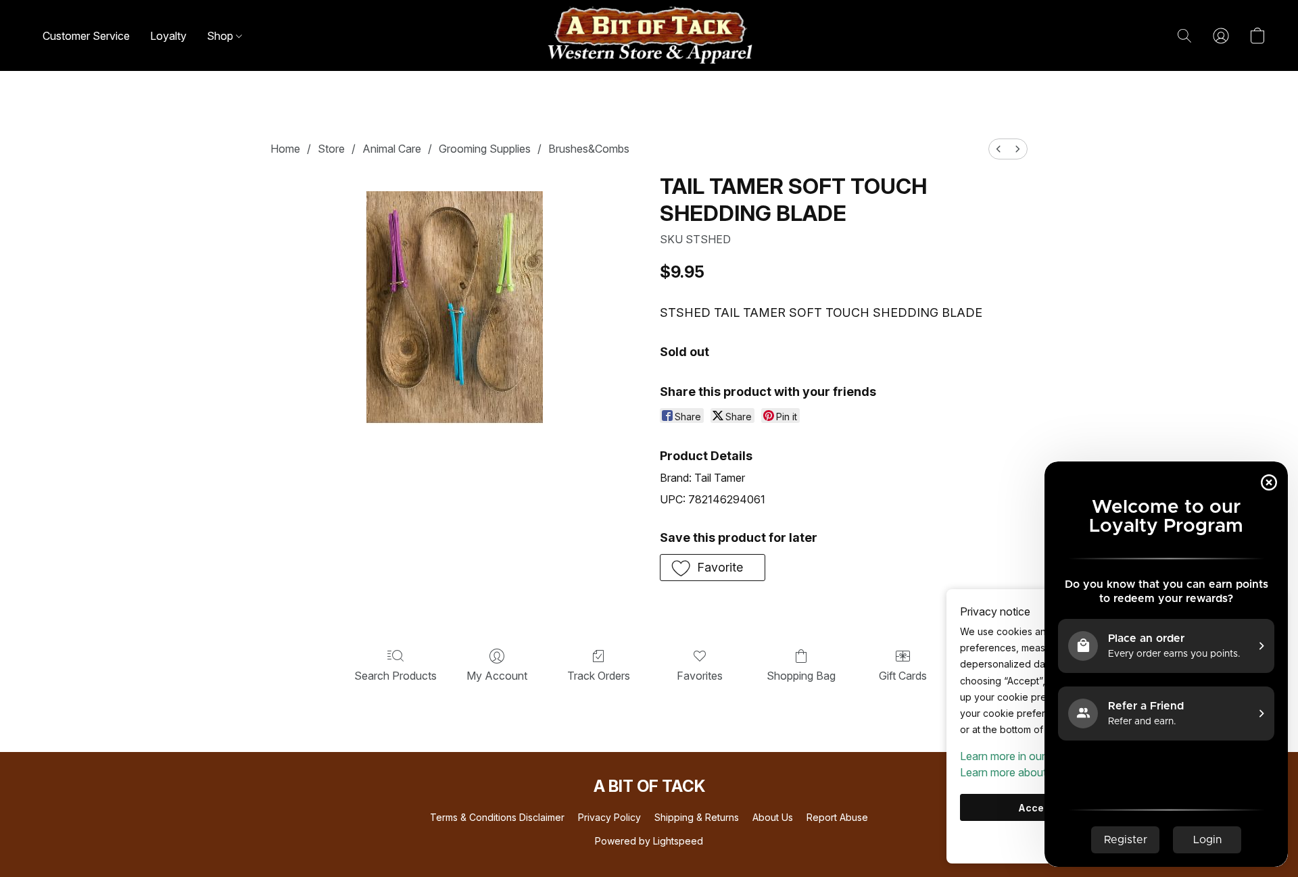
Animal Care (391, 148)
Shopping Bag (801, 675)
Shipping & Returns (696, 817)
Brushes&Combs (588, 148)
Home (285, 148)
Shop (221, 36)
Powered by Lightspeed (649, 841)
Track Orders (598, 675)
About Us (772, 817)
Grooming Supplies (485, 148)
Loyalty (168, 36)
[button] (649, 35)
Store (331, 148)
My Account (496, 675)
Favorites (700, 675)
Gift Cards (903, 675)
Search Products (395, 675)
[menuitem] (998, 149)
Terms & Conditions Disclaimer (497, 817)
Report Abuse (837, 817)
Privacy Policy (609, 817)
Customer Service (86, 36)
